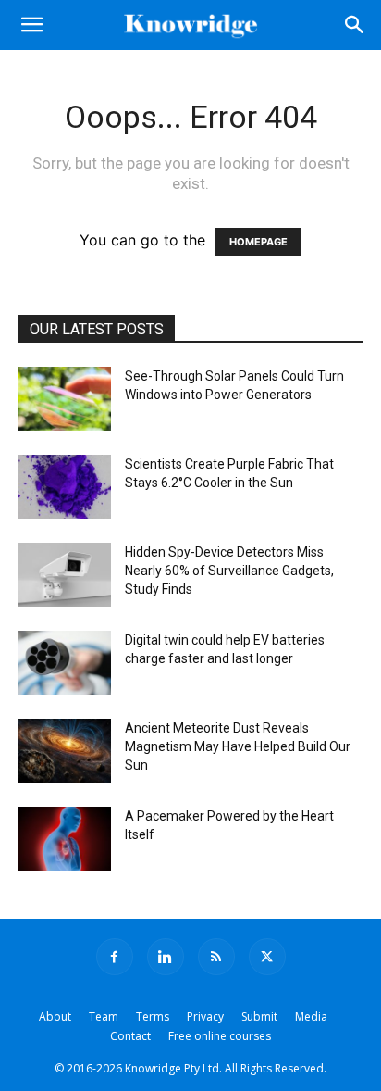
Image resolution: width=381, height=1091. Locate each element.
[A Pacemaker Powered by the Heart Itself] (64, 839)
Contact (130, 1036)
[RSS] (216, 956)
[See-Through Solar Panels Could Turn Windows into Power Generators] (64, 399)
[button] (31, 25)
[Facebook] (114, 956)
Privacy (205, 1016)
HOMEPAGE (258, 241)
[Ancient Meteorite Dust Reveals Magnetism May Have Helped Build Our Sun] (64, 751)
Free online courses (219, 1036)
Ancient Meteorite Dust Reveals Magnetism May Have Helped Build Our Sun (237, 746)
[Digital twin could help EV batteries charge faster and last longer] (64, 663)
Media (311, 1016)
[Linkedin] (165, 956)
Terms (152, 1016)
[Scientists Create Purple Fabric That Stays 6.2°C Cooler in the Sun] (64, 487)
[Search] (355, 25)
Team (103, 1016)
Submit (259, 1016)
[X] (267, 956)
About (55, 1016)
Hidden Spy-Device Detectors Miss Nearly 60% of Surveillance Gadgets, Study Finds (229, 570)
